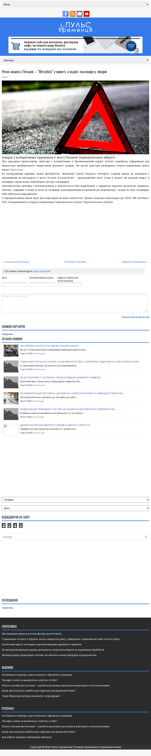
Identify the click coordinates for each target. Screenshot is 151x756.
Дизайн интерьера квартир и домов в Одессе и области (55, 425)
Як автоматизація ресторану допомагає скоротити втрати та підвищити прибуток (71, 393)
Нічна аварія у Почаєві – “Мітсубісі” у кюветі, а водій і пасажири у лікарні (54, 71)
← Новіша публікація (15, 261)
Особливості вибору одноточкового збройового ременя (37, 674)
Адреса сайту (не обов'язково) (67, 279)
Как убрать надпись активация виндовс (27, 737)
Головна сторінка (75, 261)
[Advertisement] (75, 231)
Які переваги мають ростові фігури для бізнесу (49, 346)
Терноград (16, 169)
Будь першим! (41, 271)
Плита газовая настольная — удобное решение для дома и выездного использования (56, 685)
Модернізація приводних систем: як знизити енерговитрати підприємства (67, 409)
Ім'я (4, 277)
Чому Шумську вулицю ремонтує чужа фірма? (31, 696)
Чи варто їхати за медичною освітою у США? (30, 680)
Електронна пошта (41, 277)
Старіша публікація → (135, 261)
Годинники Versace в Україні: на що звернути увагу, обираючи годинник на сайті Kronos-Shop (79, 361)
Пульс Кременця (61, 747)
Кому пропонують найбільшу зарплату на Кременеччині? (39, 690)
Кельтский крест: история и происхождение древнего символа (60, 377)
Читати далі (39, 353)
